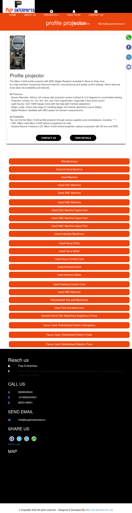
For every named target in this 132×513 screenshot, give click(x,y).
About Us (30, 14)
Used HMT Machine (69, 292)
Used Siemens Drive (69, 267)
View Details (83, 137)
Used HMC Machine (69, 202)
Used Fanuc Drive (69, 243)
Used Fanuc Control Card (69, 259)
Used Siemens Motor (69, 275)
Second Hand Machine (69, 169)
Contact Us (48, 137)
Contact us (96, 14)
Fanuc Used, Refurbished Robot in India (69, 334)
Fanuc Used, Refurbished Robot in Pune (69, 344)
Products (50, 14)
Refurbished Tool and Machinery (69, 300)
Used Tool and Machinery (69, 308)
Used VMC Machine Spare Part (69, 218)
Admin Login (14, 444)
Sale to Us (73, 14)
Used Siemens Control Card (69, 284)
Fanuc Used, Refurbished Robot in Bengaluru (69, 325)
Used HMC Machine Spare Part (69, 226)
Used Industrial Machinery (69, 234)
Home (12, 14)
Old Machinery (69, 161)
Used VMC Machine (69, 193)
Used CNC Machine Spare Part (69, 210)
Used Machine (69, 177)
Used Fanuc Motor (69, 251)
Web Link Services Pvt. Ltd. (99, 509)
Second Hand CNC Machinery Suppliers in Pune (69, 315)
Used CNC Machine (69, 185)
